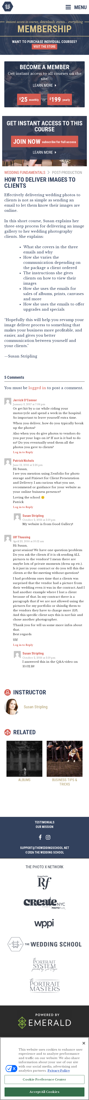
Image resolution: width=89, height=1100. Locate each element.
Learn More (43, 85)
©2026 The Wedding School (44, 852)
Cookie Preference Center (44, 1079)
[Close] (84, 1043)
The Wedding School (7, 6)
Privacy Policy (59, 1070)
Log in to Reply (23, 452)
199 (59, 99)
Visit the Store (44, 46)
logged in (37, 388)
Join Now (44, 141)
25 (29, 99)
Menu (80, 7)
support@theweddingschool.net (44, 848)
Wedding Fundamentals (24, 172)
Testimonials (44, 822)
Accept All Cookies (44, 1092)
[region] (44, 1068)
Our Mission (44, 827)
